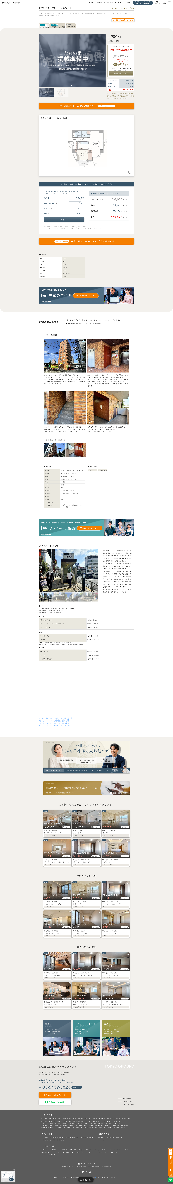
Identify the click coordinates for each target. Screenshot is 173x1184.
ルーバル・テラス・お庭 (57, 1152)
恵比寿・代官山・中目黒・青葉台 (62, 1118)
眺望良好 (54, 1150)
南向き (78, 1152)
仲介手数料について (76, 1177)
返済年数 (47, 208)
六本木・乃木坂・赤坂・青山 (122, 1118)
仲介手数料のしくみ (110, 2)
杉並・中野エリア (100, 1128)
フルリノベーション (87, 1152)
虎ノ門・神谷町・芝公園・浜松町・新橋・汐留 (70, 1123)
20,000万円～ (61, 1140)
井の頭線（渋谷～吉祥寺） (102, 1125)
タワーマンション (118, 1150)
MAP (86, 323)
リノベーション (99, 1152)
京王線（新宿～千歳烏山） (48, 1128)
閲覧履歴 (164, 3)
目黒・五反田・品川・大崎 (80, 1121)
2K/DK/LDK (110, 1137)
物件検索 (99, 2)
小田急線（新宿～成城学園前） (119, 1125)
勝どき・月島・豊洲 (114, 1123)
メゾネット (128, 1150)
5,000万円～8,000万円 (71, 1137)
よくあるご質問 (127, 1101)
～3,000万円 (44, 1137)
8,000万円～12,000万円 (86, 1137)
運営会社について (128, 1104)
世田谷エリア (70, 1128)
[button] (103, 58)
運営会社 (56, 1177)
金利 (45, 214)
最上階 (67, 1152)
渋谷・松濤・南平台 (46, 1121)
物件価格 (47, 198)
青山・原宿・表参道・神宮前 (97, 1118)
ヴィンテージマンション (104, 1150)
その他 (123, 1128)
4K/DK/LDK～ (102, 1140)
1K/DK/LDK (101, 1137)
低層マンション (45, 1150)
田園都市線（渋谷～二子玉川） (84, 1125)
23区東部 (116, 1128)
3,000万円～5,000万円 (56, 1137)
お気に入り (157, 3)
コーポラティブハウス (111, 1152)
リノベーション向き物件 (48, 1154)
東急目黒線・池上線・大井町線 (49, 1125)
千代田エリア (61, 1128)
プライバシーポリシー (113, 1177)
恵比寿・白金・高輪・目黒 (80, 1118)
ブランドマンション (91, 1150)
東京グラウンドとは (124, 2)
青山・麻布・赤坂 (46, 1118)
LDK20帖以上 (45, 1152)
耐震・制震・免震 (79, 1150)
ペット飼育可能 (62, 1150)
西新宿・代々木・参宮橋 (113, 1121)
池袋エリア (110, 1128)
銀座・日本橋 (88, 1123)
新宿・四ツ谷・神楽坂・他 (48, 1123)
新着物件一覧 (126, 1098)
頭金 (50, 203)
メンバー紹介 (64, 1177)
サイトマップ (101, 1177)
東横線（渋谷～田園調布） (67, 1125)
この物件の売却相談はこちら (122, 20)
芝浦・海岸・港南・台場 (100, 1123)
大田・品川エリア (88, 1128)
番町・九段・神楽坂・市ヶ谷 (97, 1121)
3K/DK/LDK (119, 1137)
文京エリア (79, 1128)
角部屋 (73, 1152)
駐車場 (70, 1150)
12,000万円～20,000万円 (48, 1140)
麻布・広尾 (110, 1118)
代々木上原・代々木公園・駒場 (62, 1121)
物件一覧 (92, 2)
